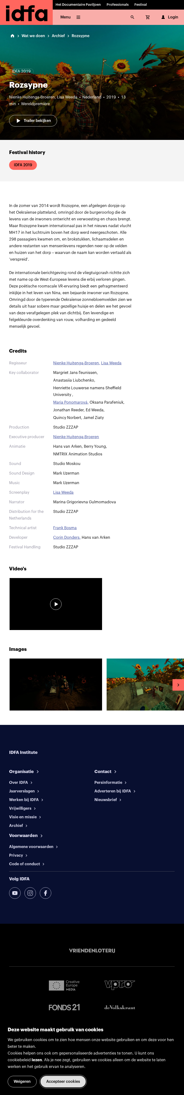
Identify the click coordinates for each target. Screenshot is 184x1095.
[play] (56, 604)
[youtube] (15, 893)
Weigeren (22, 1082)
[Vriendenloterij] (92, 951)
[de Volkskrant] (119, 1007)
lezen (37, 1060)
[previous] (6, 685)
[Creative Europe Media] (64, 985)
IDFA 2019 (23, 165)
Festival (140, 4)
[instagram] (30, 893)
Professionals (118, 4)
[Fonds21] (64, 1007)
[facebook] (45, 893)
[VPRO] (119, 985)
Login (173, 17)
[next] (178, 685)
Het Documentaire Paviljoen (78, 4)
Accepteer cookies (63, 1082)
